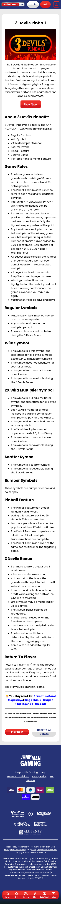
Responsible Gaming (26, 772)
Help (43, 772)
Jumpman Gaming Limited (45, 858)
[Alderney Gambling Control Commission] (30, 832)
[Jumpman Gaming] (30, 765)
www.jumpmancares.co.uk (44, 849)
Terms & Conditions (18, 776)
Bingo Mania (32, 700)
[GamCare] (17, 814)
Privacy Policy (39, 776)
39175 (53, 864)
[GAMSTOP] (44, 814)
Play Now (17, 732)
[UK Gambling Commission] (22, 824)
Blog (52, 776)
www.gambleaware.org (15, 849)
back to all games (44, 732)
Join (45, 4)
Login (33, 4)
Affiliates (30, 780)
